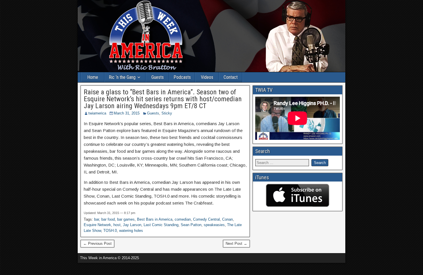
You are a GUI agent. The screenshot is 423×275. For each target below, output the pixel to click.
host (117, 225)
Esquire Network (97, 225)
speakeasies (214, 225)
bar (96, 219)
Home (92, 77)
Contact (231, 77)
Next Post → (236, 243)
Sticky (166, 113)
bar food (108, 219)
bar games (126, 219)
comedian (183, 219)
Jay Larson (132, 225)
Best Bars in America (154, 219)
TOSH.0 (110, 230)
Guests (157, 77)
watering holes (131, 230)
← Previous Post (97, 243)
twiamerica (97, 113)
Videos (207, 77)
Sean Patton (191, 225)
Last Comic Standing (161, 225)
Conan (227, 219)
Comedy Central (206, 219)
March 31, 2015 (127, 113)
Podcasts (182, 77)
